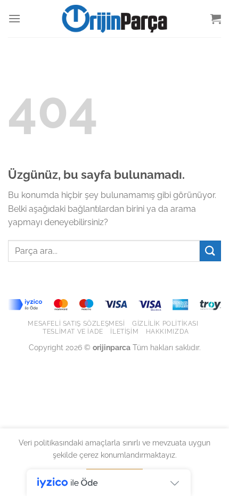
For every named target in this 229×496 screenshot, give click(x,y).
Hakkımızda (167, 331)
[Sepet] (215, 18)
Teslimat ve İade (73, 331)
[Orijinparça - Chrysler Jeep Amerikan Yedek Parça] (114, 19)
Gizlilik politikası (165, 323)
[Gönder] (210, 251)
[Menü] (14, 18)
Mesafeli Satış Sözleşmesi (76, 323)
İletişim (124, 331)
